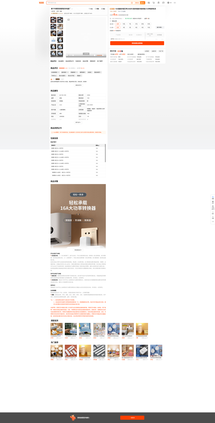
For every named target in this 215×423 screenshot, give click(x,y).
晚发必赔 (114, 21)
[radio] (59, 68)
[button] (86, 38)
